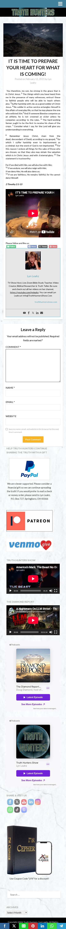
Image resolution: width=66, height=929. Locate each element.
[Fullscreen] (55, 590)
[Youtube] (24, 313)
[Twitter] (33, 313)
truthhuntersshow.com (46, 302)
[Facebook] (28, 313)
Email (10, 401)
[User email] (41, 313)
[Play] (10, 590)
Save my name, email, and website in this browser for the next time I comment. (34, 430)
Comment (13, 346)
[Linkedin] (37, 313)
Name (10, 387)
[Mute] (50, 590)
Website (11, 416)
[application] (33, 579)
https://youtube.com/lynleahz (24, 292)
